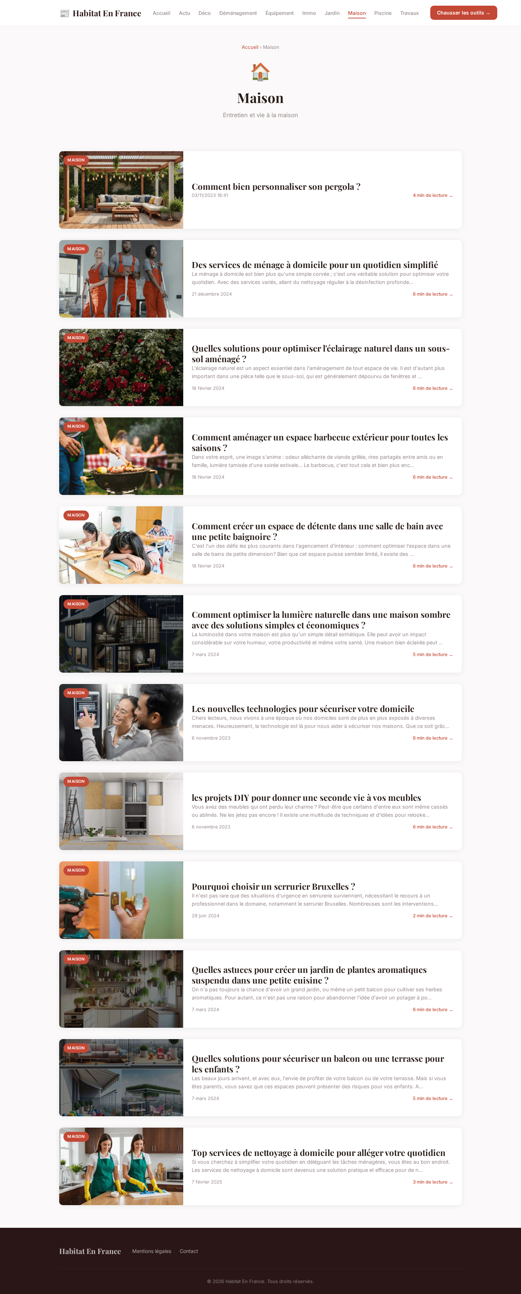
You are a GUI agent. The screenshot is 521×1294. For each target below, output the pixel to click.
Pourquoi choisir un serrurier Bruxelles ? (273, 886)
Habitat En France (100, 12)
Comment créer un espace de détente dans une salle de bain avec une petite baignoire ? (317, 531)
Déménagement (238, 13)
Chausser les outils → (464, 13)
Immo (309, 13)
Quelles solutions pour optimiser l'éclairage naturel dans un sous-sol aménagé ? (321, 353)
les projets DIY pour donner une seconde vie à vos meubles (306, 797)
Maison (357, 13)
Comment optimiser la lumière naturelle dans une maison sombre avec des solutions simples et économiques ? (321, 620)
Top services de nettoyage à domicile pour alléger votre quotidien (319, 1152)
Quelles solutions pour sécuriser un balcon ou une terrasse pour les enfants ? (318, 1063)
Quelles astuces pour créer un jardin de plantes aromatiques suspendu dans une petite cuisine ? (309, 975)
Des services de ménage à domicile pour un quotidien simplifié (315, 264)
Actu (184, 13)
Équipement (279, 13)
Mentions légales (151, 1251)
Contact (189, 1251)
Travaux (409, 13)
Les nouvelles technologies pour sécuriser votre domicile (303, 708)
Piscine (383, 13)
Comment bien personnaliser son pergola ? (276, 186)
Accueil (161, 13)
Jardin (332, 13)
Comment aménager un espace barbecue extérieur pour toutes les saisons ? (320, 442)
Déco (204, 13)
